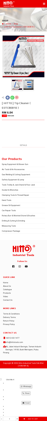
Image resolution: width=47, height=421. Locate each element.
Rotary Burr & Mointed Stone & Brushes (18, 216)
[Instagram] (19, 267)
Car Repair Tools (9, 210)
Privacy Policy (9, 324)
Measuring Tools (9, 226)
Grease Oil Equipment (11, 205)
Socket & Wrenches (10, 190)
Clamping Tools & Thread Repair (15, 195)
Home (8, 24)
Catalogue (7, 290)
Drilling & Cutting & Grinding (13, 221)
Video (5, 297)
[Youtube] (25, 267)
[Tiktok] (32, 267)
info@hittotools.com (14, 342)
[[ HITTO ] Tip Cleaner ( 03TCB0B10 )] (23, 56)
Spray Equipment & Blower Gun (15, 164)
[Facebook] (13, 267)
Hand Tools (6, 200)
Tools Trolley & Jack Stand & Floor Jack (18, 185)
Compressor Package (11, 231)
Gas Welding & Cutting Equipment (16, 175)
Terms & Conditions (11, 314)
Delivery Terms (9, 317)
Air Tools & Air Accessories (13, 169)
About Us (7, 286)
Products (7, 293)
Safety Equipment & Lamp (13, 180)
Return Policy (8, 321)
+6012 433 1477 (12, 338)
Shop (16, 24)
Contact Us (7, 300)
